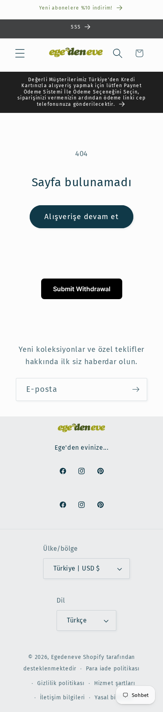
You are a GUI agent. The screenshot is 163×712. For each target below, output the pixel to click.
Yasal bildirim (114, 697)
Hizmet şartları (114, 683)
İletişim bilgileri (62, 697)
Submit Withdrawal (81, 289)
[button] (20, 53)
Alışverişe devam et (81, 216)
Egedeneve (66, 657)
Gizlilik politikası (61, 683)
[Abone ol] (136, 389)
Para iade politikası (113, 668)
